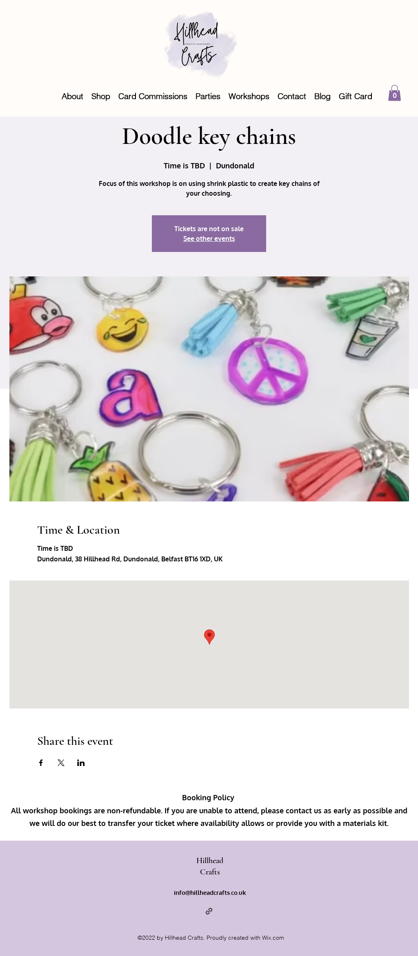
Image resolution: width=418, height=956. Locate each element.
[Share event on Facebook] (41, 763)
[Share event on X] (61, 763)
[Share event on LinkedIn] (81, 763)
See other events (209, 238)
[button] (394, 93)
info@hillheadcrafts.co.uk (210, 892)
